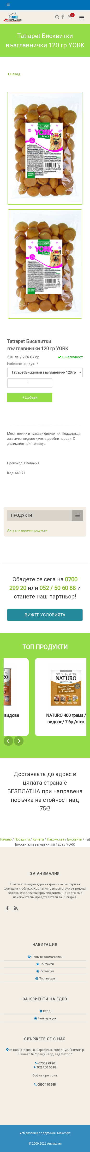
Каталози (46, 971)
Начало (6, 839)
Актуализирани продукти (27, 530)
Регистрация (46, 1018)
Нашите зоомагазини (46, 957)
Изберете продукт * (22, 364)
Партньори (46, 978)
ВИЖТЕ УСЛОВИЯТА (45, 614)
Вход (46, 1011)
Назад (15, 74)
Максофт (64, 1133)
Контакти (46, 964)
